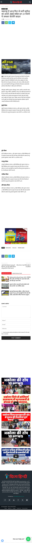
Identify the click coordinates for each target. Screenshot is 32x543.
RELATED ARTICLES (6, 273)
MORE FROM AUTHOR (17, 273)
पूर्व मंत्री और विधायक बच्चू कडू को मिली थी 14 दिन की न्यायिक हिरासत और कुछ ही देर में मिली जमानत (8, 266)
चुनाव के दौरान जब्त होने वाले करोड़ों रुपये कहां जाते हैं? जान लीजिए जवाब (19, 285)
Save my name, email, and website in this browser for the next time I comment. (15, 333)
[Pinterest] (18, 500)
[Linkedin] (13, 500)
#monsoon (14, 247)
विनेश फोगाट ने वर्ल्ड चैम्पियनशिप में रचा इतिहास (24, 266)
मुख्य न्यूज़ (6, 6)
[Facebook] (2, 22)
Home (2, 6)
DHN (3, 19)
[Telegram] (13, 22)
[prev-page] (2, 298)
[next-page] (5, 298)
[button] (28, 539)
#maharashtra (8, 247)
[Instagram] (9, 500)
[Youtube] (27, 500)
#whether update (21, 247)
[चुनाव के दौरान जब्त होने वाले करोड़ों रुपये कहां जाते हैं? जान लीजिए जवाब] (5, 286)
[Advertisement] (16, 42)
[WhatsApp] (6, 22)
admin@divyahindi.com (19, 496)
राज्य (6, 8)
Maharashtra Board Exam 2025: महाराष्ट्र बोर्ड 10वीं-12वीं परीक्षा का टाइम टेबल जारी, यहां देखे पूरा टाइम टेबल (20, 279)
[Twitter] (9, 22)
